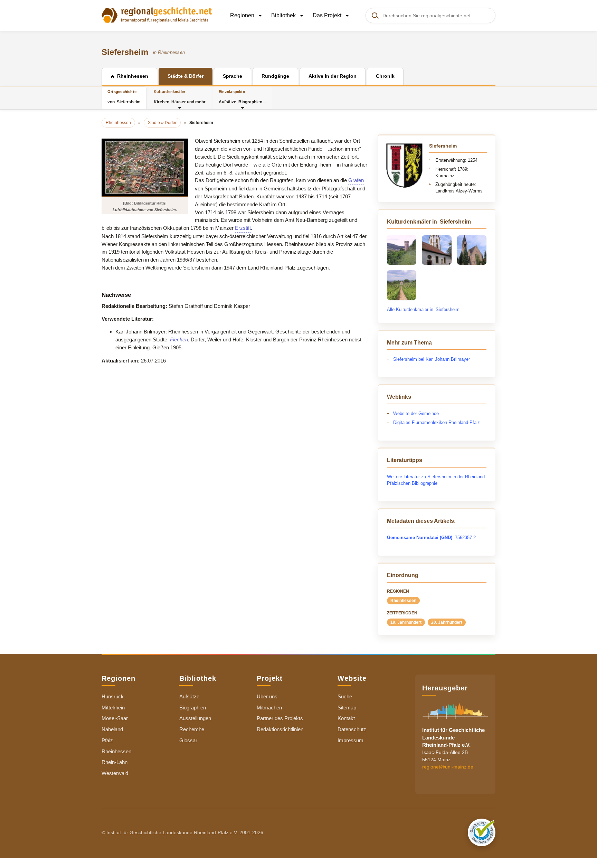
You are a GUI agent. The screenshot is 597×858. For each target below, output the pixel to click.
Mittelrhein (113, 707)
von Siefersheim (124, 96)
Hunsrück (113, 696)
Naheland (112, 729)
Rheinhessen (403, 600)
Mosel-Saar (115, 718)
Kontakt (346, 718)
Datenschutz (352, 729)
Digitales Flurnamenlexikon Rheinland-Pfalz (436, 422)
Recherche (191, 729)
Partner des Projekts (280, 718)
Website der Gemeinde (416, 413)
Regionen (243, 15)
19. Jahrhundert (405, 622)
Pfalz (107, 740)
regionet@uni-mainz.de (447, 767)
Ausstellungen (195, 718)
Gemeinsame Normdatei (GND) (419, 537)
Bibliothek (284, 15)
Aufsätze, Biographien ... (242, 96)
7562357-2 (465, 537)
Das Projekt (328, 15)
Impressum (350, 740)
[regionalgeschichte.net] (157, 14)
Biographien (192, 707)
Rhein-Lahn (114, 762)
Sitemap (347, 707)
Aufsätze (189, 696)
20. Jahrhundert (446, 622)
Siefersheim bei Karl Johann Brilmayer (431, 359)
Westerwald (115, 773)
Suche (345, 696)
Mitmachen (269, 707)
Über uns (267, 696)
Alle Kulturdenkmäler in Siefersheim (423, 309)
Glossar (188, 740)
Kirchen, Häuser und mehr (180, 96)
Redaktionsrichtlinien (280, 729)
